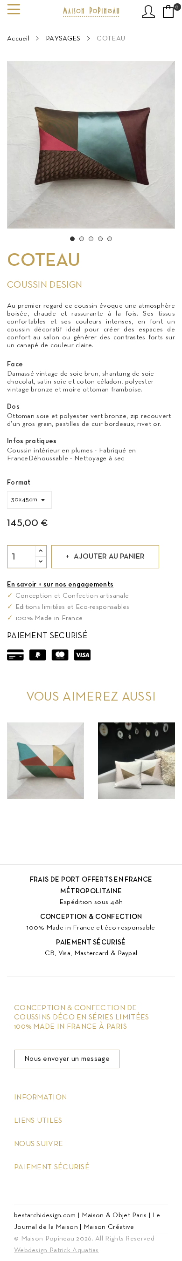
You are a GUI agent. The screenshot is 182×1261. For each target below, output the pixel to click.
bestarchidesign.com (45, 1215)
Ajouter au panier (109, 556)
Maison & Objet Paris (114, 1215)
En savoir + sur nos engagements (60, 584)
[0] (168, 11)
